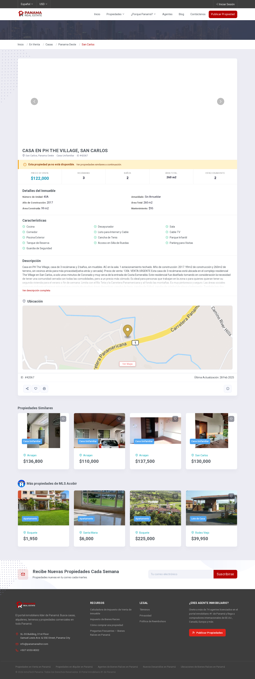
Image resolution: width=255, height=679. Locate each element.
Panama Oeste (67, 44)
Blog (181, 14)
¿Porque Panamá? (142, 14)
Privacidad (145, 615)
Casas (49, 44)
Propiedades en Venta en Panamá (33, 667)
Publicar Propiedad (223, 14)
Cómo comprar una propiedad (106, 625)
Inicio (97, 14)
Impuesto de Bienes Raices (105, 619)
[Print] (44, 389)
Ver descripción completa (36, 290)
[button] (34, 101)
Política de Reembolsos (153, 621)
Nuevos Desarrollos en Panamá (159, 667)
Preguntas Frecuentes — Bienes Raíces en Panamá (107, 632)
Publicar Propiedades (209, 632)
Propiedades (114, 14)
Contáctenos (198, 14)
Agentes (167, 14)
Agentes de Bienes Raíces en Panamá (118, 667)
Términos (145, 609)
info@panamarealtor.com (34, 643)
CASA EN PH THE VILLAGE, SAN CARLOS (65, 150)
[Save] (36, 389)
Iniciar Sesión (227, 4)
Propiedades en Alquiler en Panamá (74, 667)
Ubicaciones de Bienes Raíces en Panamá (203, 667)
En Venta (34, 44)
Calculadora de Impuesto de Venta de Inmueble (110, 611)
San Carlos (88, 44)
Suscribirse (225, 574)
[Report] (228, 389)
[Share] (27, 389)
